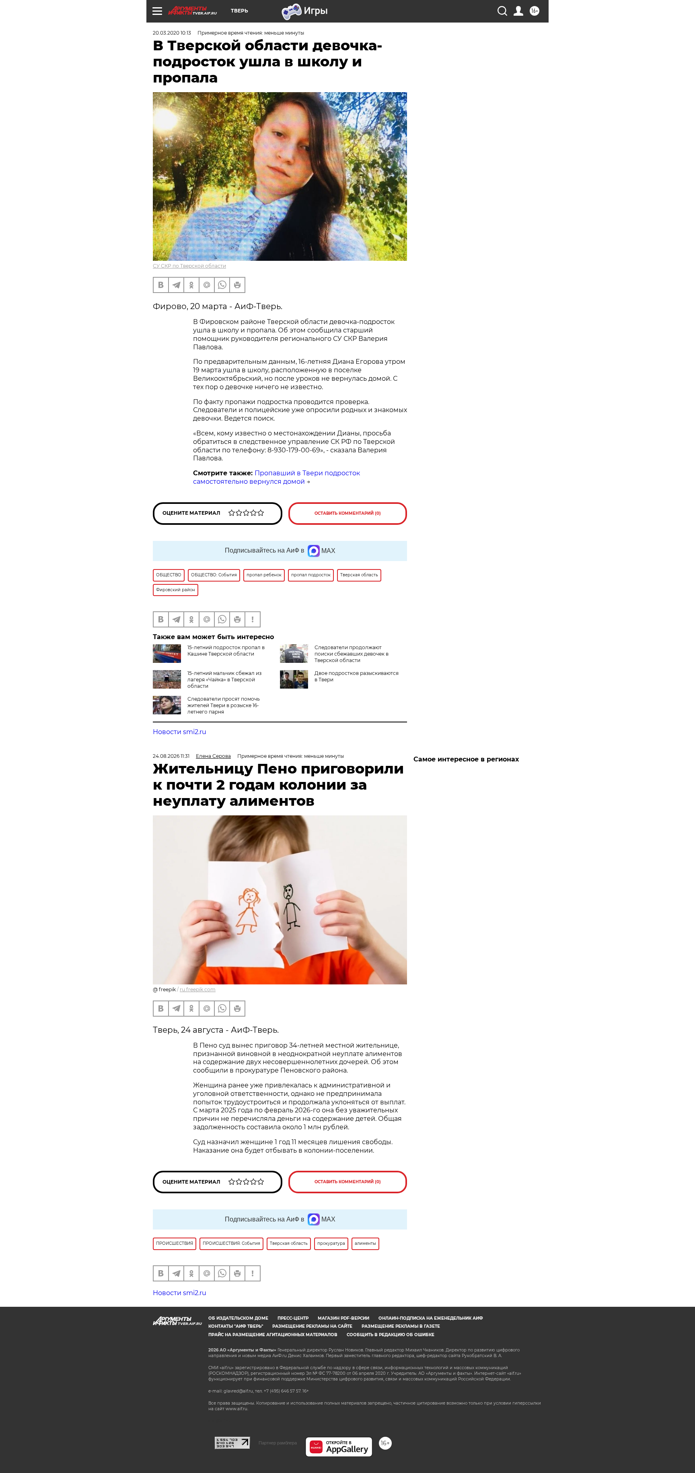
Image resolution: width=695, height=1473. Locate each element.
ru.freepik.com (198, 989)
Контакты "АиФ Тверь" (235, 1326)
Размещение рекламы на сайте (312, 1326)
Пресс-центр (293, 1318)
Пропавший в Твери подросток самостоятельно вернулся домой (276, 477)
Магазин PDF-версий (343, 1318)
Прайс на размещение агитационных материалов (272, 1334)
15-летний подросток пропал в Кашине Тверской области (226, 650)
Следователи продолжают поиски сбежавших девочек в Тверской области (352, 653)
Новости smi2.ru (179, 732)
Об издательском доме (238, 1318)
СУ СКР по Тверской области (189, 266)
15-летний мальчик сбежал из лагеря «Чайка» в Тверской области (224, 679)
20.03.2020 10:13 (172, 33)
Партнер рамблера (278, 1442)
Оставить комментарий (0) (348, 513)
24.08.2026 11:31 (171, 756)
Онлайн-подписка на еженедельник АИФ (430, 1318)
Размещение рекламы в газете (401, 1326)
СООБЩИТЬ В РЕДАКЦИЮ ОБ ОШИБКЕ (390, 1334)
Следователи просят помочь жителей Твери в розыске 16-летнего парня (223, 705)
